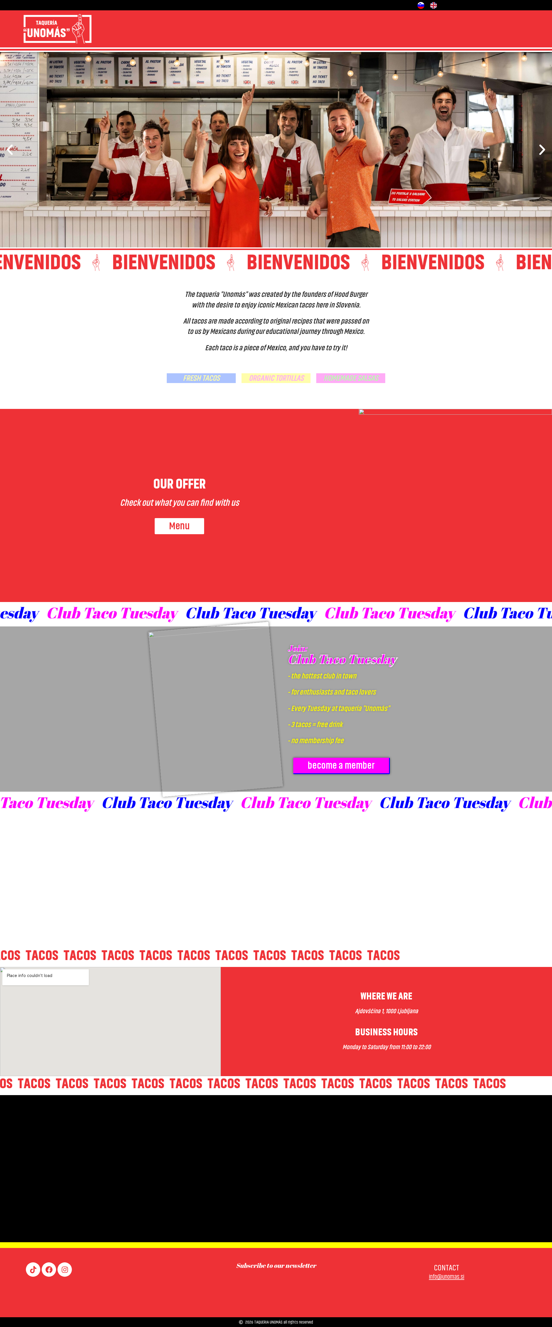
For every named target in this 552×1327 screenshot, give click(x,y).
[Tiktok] (33, 1269)
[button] (10, 150)
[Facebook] (49, 1269)
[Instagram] (64, 1269)
